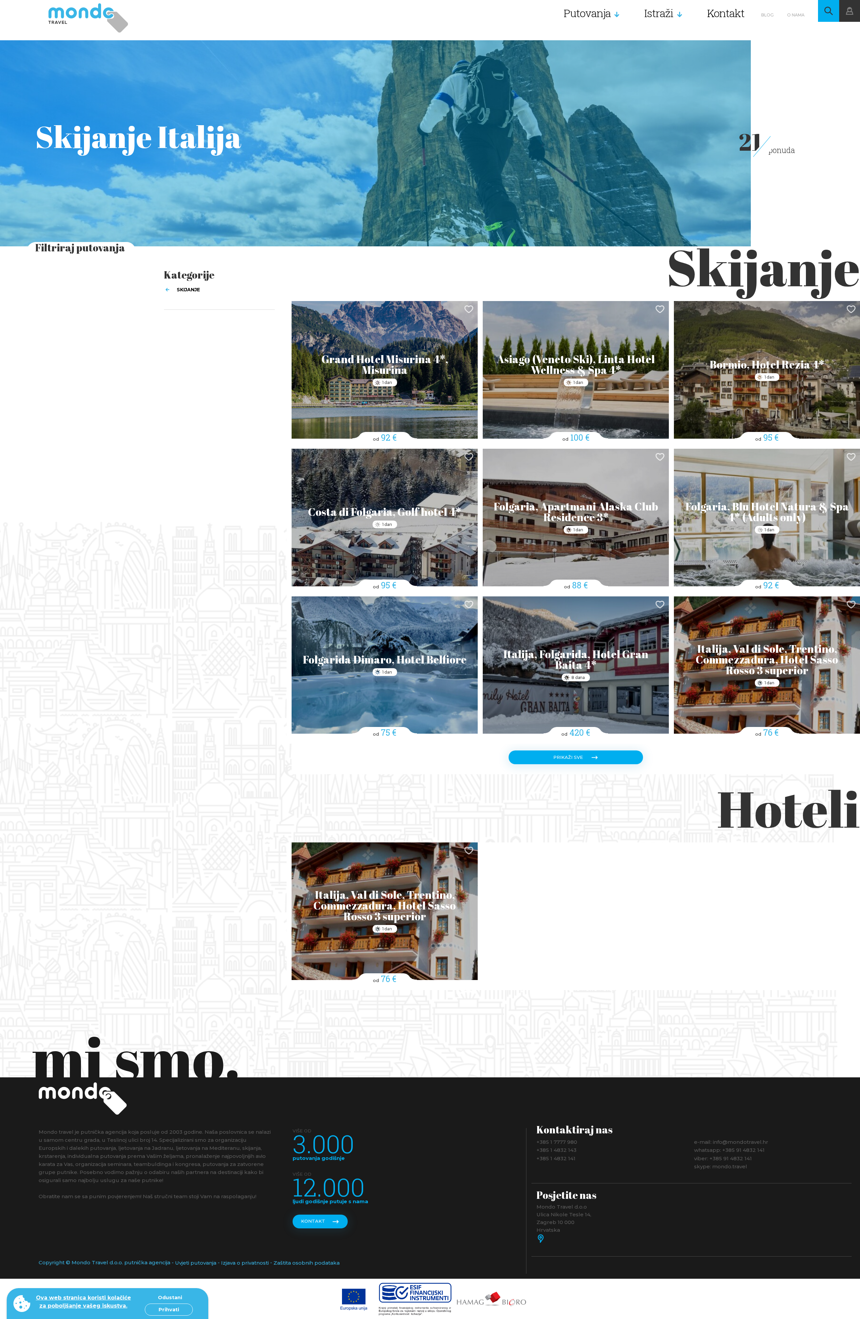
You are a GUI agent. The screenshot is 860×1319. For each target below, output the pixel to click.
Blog (767, 14)
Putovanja (587, 13)
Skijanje (188, 290)
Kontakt (725, 13)
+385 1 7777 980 (556, 1141)
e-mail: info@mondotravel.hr (731, 1141)
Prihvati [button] (169, 1310)
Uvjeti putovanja (195, 1263)
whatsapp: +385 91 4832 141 (729, 1150)
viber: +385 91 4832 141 (723, 1158)
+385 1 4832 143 (556, 1150)
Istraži (659, 13)
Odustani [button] (170, 1297)
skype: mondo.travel (720, 1166)
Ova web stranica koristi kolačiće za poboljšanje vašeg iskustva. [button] (83, 1301)
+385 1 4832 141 (555, 1158)
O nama (796, 14)
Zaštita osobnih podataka (306, 1263)
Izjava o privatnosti (245, 1263)
